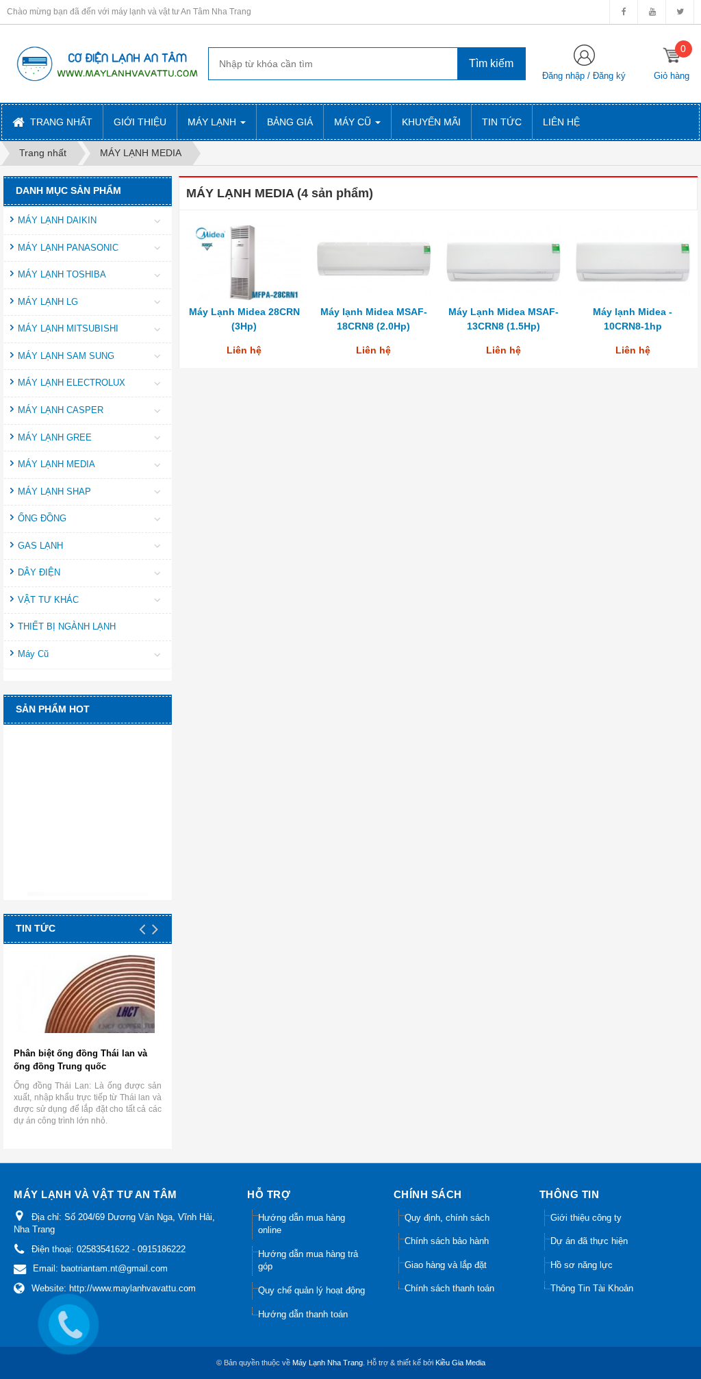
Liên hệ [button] (561, 121)
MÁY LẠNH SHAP (54, 491)
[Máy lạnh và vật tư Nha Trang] (106, 63)
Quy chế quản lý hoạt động (311, 1290)
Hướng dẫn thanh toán (303, 1314)
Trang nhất (59, 121)
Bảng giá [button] (290, 121)
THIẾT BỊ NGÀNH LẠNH (67, 626)
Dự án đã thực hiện (589, 1241)
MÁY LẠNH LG (48, 302)
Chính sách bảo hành (447, 1241)
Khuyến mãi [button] (431, 121)
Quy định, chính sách (447, 1218)
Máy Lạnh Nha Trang (327, 1362)
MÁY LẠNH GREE (55, 437)
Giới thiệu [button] (140, 121)
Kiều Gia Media (460, 1362)
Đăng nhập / (567, 76)
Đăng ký (609, 76)
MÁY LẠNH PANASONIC (68, 248)
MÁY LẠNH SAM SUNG (66, 356)
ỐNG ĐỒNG (42, 518)
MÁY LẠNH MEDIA (56, 464)
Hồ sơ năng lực (581, 1265)
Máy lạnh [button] (213, 121)
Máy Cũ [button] (354, 121)
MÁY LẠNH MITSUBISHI (68, 328)
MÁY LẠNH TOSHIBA (62, 274)
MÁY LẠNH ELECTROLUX (71, 382)
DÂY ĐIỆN (39, 572)
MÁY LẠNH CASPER (60, 410)
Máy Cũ (33, 654)
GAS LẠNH (40, 546)
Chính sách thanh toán (449, 1288)
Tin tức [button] (502, 121)
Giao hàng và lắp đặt (446, 1265)
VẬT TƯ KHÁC (48, 600)
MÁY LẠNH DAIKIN (57, 220)
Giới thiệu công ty (586, 1218)
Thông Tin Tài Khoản (591, 1288)
